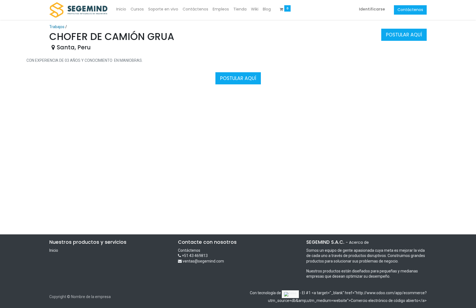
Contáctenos (410, 9)
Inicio (53, 250)
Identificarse (372, 9)
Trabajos (56, 27)
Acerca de (359, 242)
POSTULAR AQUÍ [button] (404, 34)
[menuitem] (121, 9)
